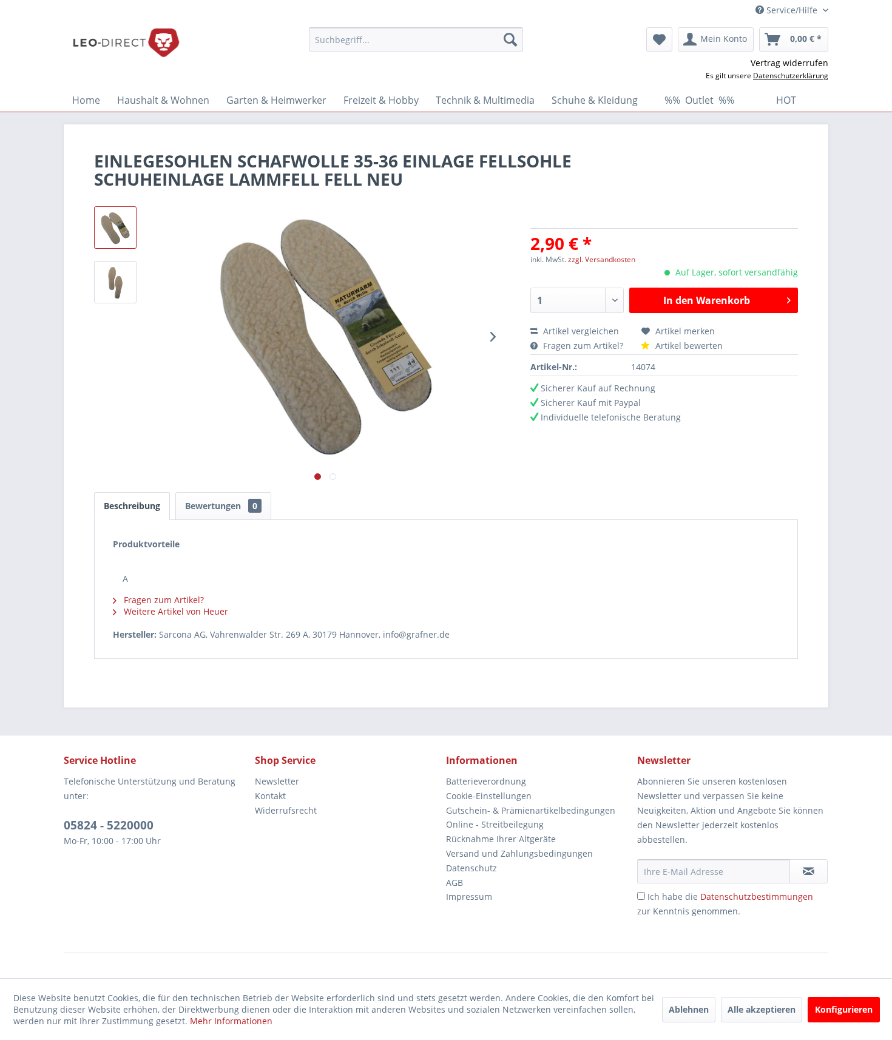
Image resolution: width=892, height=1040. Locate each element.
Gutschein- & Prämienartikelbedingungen (530, 810)
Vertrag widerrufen (789, 63)
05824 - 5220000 (109, 825)
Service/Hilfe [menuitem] (792, 10)
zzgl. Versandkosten (601, 259)
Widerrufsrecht (286, 810)
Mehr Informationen (231, 1021)
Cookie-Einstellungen (489, 796)
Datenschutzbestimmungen (756, 896)
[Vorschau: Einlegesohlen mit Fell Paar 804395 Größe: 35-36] (115, 227)
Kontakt (270, 796)
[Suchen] (510, 39)
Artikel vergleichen (583, 331)
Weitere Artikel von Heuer (174, 611)
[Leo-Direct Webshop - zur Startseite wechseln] (125, 42)
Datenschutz (471, 868)
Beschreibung (132, 506)
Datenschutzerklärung (790, 75)
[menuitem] (416, 39)
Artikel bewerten (688, 345)
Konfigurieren (844, 1009)
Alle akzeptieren (762, 1009)
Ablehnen (689, 1009)
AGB (454, 882)
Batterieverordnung (486, 781)
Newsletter (277, 781)
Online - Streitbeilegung (495, 824)
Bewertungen (221, 506)
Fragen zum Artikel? (583, 345)
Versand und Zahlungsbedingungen (519, 853)
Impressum (469, 896)
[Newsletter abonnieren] (808, 871)
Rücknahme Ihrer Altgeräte (501, 839)
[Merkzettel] (659, 39)
